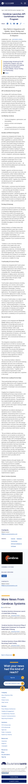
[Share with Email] (17, 23)
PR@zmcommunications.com (9, 534)
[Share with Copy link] (20, 23)
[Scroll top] (22, 688)
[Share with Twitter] (11, 23)
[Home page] (7, 3)
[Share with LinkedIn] (7, 23)
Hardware (19, 538)
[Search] (21, 3)
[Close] (26, 767)
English (4, 576)
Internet (13, 538)
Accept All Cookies (14, 781)
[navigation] (25, 3)
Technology (14, 541)
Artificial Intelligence (16, 543)
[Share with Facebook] (14, 23)
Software (13, 546)
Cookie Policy (5, 772)
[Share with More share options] (24, 23)
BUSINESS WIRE (17, 39)
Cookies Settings (14, 777)
